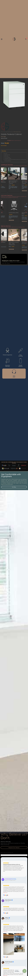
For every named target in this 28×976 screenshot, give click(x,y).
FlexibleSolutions (20, 366)
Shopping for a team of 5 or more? (10, 260)
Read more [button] (5, 892)
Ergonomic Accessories (9, 131)
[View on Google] (5, 895)
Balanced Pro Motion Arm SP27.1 (13, 243)
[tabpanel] (14, 157)
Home (2, 131)
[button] (3, 39)
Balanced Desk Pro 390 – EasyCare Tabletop (13, 182)
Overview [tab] (4, 151)
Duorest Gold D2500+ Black (14, 213)
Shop (4, 131)
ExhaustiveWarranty (7, 366)
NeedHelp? (14, 376)
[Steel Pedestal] (14, 95)
